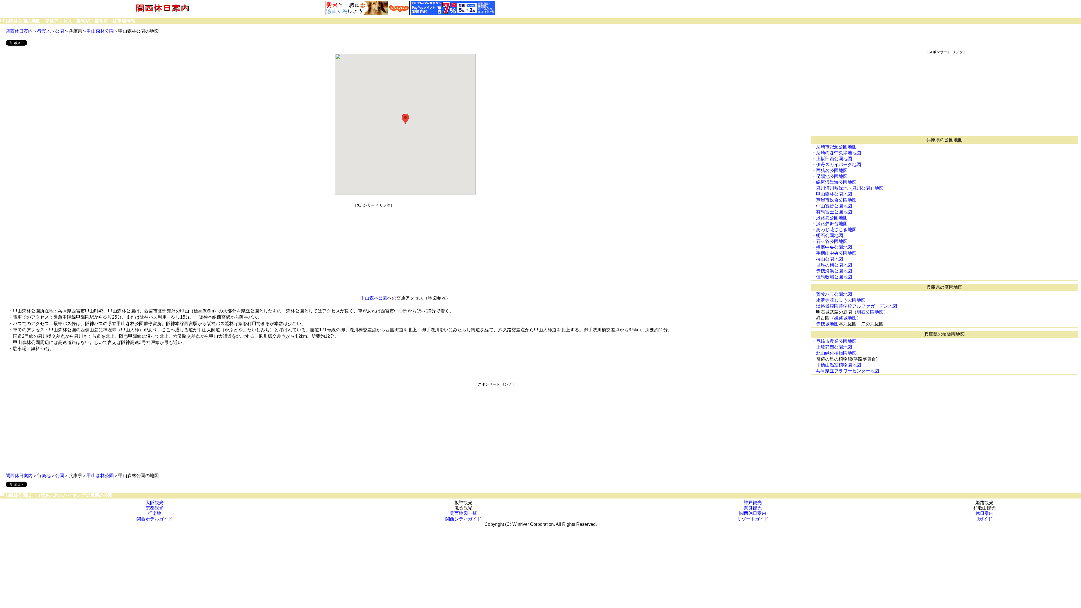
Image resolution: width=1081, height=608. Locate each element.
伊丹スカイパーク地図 (838, 164)
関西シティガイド (463, 519)
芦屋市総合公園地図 (836, 200)
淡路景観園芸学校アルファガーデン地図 (856, 306)
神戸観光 (753, 502)
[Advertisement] (373, 247)
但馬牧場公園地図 (834, 276)
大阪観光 (155, 502)
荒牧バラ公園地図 (834, 294)
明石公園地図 (829, 235)
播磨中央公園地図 (834, 247)
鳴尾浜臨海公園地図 (836, 182)
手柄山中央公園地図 (836, 253)
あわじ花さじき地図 (836, 229)
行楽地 (44, 31)
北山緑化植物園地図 (836, 353)
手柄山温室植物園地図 (838, 365)
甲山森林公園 (100, 31)
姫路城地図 (845, 318)
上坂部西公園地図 (834, 158)
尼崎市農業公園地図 (836, 341)
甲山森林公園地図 (834, 194)
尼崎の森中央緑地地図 (838, 152)
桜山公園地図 (829, 259)
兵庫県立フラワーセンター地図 (847, 370)
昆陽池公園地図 (832, 176)
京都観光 (155, 508)
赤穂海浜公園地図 (834, 271)
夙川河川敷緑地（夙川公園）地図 (850, 188)
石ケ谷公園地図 (832, 241)
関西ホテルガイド (155, 519)
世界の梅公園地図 (834, 265)
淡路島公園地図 (832, 217)
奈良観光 (753, 508)
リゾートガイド (753, 519)
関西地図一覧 (463, 513)
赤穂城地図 (827, 323)
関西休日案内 (19, 31)
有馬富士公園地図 (834, 211)
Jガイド (984, 519)
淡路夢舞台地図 (832, 223)
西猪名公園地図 (832, 170)
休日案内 (984, 513)
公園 (59, 31)
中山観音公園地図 (834, 206)
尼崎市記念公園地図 (836, 146)
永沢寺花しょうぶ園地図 (841, 300)
